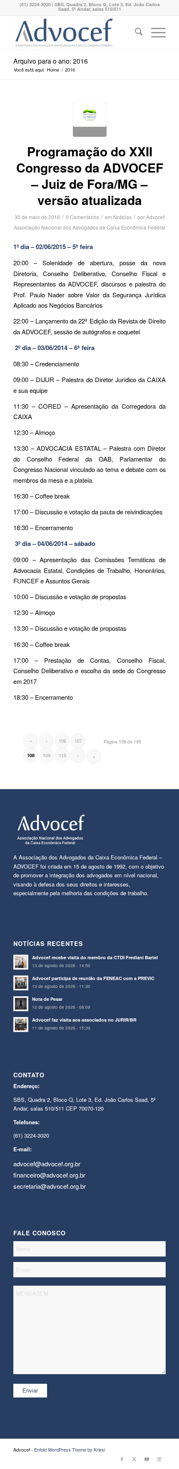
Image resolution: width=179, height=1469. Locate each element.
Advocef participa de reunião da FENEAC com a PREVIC (93, 978)
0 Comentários (82, 216)
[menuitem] (135, 32)
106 (62, 740)
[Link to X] (134, 1458)
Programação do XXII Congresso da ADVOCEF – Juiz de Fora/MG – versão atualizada (89, 175)
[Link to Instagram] (159, 1458)
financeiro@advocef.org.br (49, 1174)
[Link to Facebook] (122, 1458)
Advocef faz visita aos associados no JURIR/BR (84, 1020)
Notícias (122, 216)
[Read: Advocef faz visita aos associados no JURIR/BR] (20, 1024)
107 (78, 740)
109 (46, 755)
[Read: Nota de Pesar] (20, 1003)
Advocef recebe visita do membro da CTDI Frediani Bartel (95, 957)
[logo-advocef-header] (74, 32)
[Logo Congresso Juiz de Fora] (90, 120)
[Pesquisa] (135, 32)
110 (62, 755)
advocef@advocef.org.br (46, 1163)
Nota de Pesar (47, 999)
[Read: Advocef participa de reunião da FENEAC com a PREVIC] (20, 982)
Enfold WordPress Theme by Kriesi (69, 1449)
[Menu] (154, 32)
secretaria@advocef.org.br (49, 1186)
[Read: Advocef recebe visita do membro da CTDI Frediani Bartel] (20, 962)
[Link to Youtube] (147, 1458)
